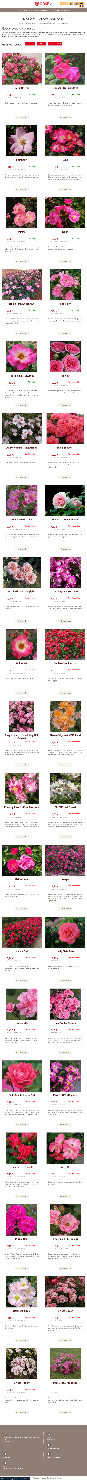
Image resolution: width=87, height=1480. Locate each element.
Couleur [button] (41, 44)
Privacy (3, 1479)
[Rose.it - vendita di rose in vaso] (71, 3)
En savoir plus (22, 117)
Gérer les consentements (21, 1479)
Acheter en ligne (25, 10)
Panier (63, 4)
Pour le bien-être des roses (59, 10)
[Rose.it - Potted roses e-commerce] (76, 3)
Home (21, 23)
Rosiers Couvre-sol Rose (59, 23)
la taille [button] (30, 44)
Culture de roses (40, 10)
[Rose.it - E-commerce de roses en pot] (81, 6)
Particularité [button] (55, 44)
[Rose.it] (43, 3)
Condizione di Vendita (54, 1478)
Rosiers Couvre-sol (43, 23)
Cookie (9, 1479)
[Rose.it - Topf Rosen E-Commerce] (81, 3)
